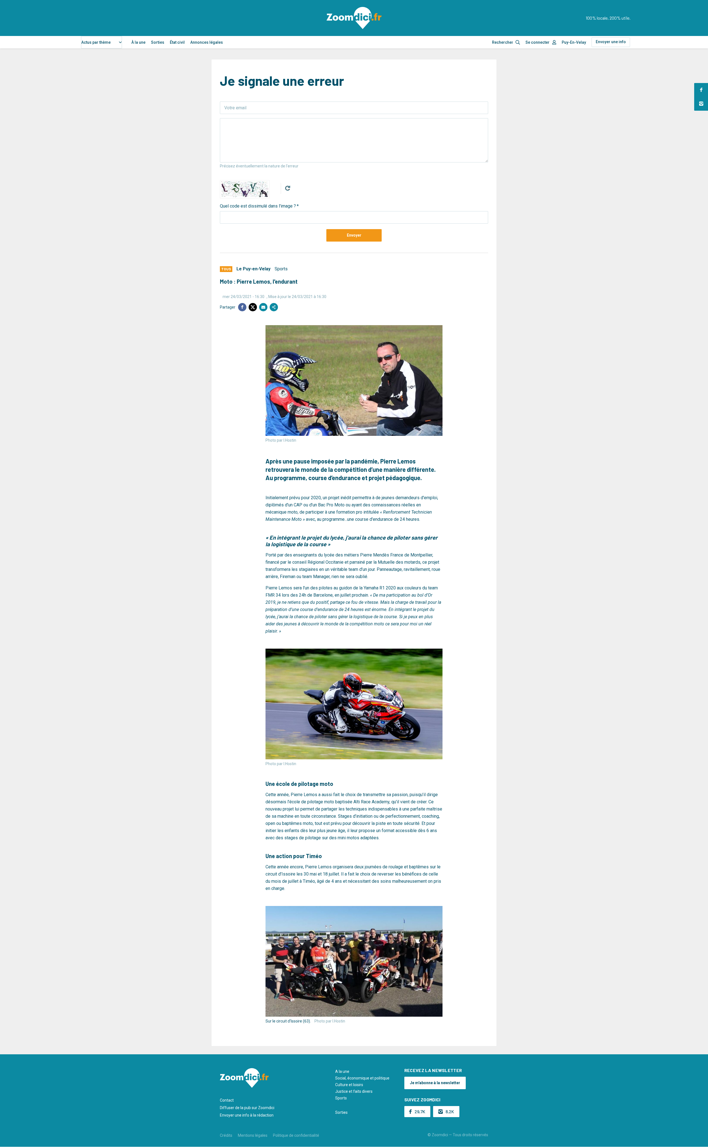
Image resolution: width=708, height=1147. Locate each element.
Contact (227, 1100)
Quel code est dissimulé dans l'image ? (258, 206)
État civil (177, 42)
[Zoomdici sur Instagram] (701, 104)
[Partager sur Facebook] (242, 307)
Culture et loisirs (349, 1085)
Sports (281, 268)
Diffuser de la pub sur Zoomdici (247, 1107)
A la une (342, 1071)
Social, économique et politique (362, 1078)
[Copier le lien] (274, 307)
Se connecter (537, 42)
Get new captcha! (287, 188)
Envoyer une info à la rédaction (247, 1115)
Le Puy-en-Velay (253, 268)
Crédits (226, 1135)
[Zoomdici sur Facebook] (701, 90)
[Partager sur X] (253, 307)
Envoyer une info (611, 42)
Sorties (157, 42)
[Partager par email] (263, 307)
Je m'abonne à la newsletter (435, 1083)
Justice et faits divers (354, 1091)
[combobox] (101, 42)
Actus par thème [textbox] (96, 42)
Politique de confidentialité (296, 1135)
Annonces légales (206, 42)
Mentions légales (252, 1135)
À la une (138, 42)
